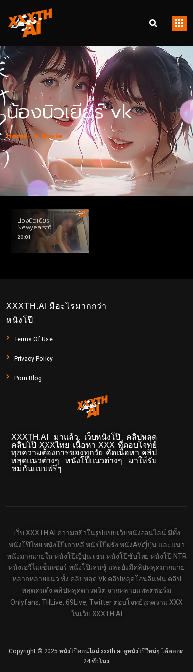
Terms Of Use (33, 339)
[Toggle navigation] (179, 23)
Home (17, 136)
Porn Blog (28, 378)
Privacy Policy (33, 358)
